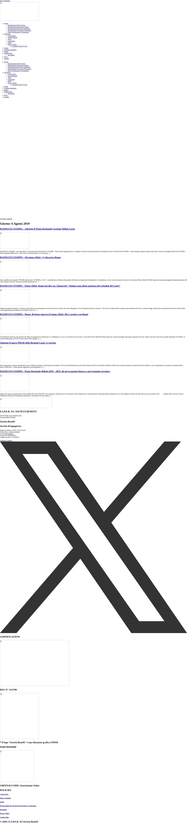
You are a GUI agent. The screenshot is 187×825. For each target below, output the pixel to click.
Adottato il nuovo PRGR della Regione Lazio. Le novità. (28, 343)
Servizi (6, 23)
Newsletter (11, 55)
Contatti (6, 58)
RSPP (9, 43)
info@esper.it (9, 434)
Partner (6, 51)
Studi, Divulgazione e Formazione (18, 32)
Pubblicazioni (8, 53)
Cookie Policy (4, 817)
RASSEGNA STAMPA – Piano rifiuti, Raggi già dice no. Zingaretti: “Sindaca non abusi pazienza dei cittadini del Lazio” (60, 286)
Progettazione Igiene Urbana (16, 25)
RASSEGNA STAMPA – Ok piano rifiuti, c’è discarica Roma (30, 257)
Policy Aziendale (5, 798)
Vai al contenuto (5, 1)
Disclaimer (3, 810)
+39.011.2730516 (14, 432)
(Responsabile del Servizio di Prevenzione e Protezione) (18, 806)
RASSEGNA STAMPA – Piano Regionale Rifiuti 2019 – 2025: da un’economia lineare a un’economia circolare (55, 371)
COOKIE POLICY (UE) (19, 46)
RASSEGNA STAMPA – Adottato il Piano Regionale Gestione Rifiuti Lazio (37, 229)
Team (9, 39)
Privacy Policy (12, 44)
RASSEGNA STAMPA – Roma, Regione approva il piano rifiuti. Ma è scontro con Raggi (44, 314)
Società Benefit (12, 37)
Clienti (6, 48)
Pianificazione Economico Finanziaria (19, 30)
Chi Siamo (7, 34)
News (5, 57)
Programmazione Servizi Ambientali (19, 29)
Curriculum (11, 41)
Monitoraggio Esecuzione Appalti (18, 27)
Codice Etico (12, 36)
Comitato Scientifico (10, 50)
